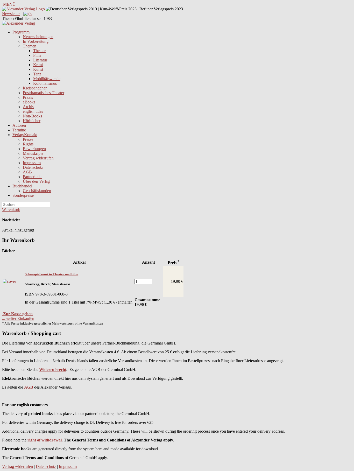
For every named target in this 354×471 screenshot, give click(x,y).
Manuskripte (33, 153)
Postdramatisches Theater (43, 92)
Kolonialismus (45, 83)
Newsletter (11, 13)
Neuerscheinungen (38, 36)
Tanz (37, 74)
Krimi (38, 64)
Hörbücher (31, 120)
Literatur (40, 60)
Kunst (38, 69)
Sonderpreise (23, 195)
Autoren (19, 125)
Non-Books (32, 116)
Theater (39, 50)
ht (34, 440)
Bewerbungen (34, 148)
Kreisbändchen (35, 88)
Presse (28, 139)
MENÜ (9, 4)
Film (37, 55)
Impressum (32, 162)
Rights (28, 144)
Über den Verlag (36, 181)
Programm (21, 32)
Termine (19, 130)
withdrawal (51, 440)
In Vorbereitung (35, 41)
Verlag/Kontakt (24, 134)
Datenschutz (33, 167)
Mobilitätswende (46, 78)
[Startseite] (18, 23)
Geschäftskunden (37, 190)
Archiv (28, 106)
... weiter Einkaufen (18, 318)
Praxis (28, 97)
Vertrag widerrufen (38, 158)
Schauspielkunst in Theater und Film (51, 274)
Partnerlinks (32, 176)
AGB (27, 172)
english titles (33, 111)
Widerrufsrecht (52, 369)
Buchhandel (22, 186)
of (38, 440)
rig (29, 440)
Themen (29, 46)
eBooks (29, 102)
